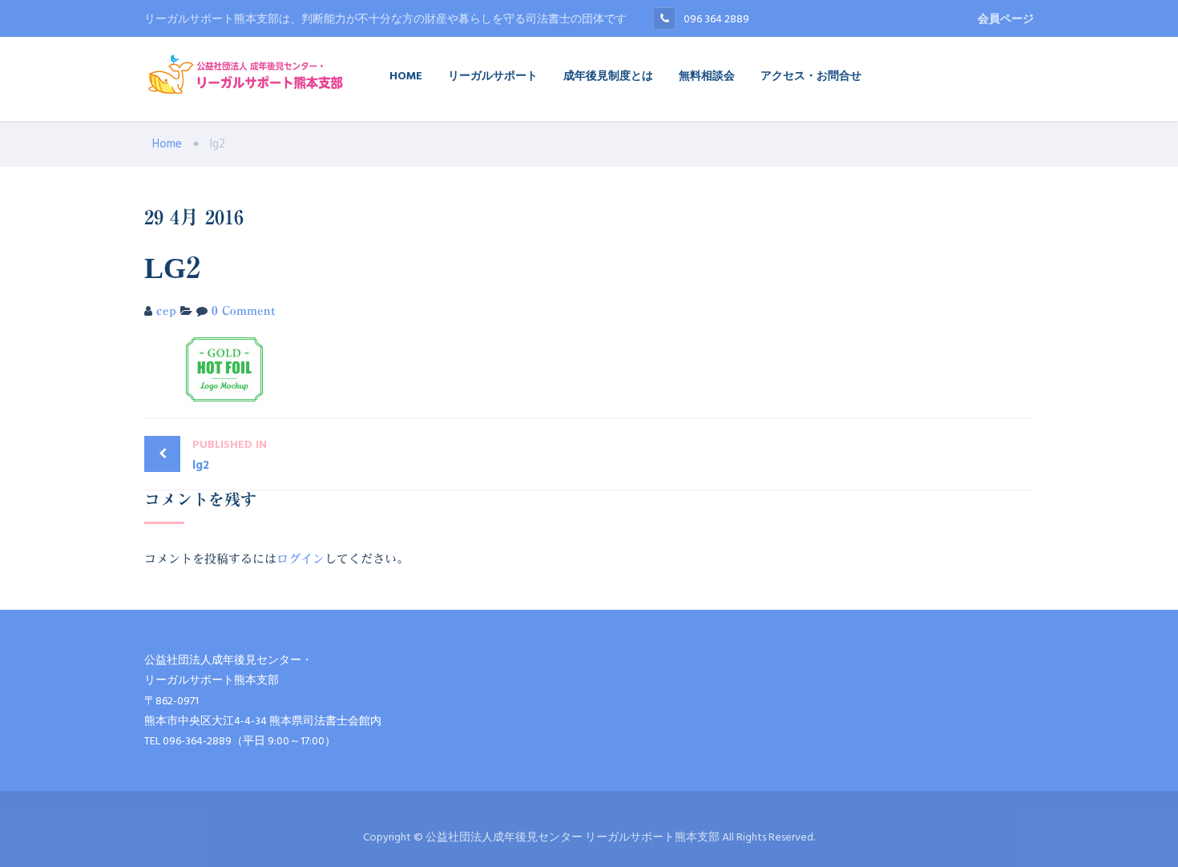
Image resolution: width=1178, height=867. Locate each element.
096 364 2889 (716, 19)
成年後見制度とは (608, 75)
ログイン (300, 559)
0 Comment (244, 310)
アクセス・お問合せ (810, 75)
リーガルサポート (493, 75)
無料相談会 (707, 75)
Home (405, 75)
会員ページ (1006, 19)
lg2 (229, 455)
